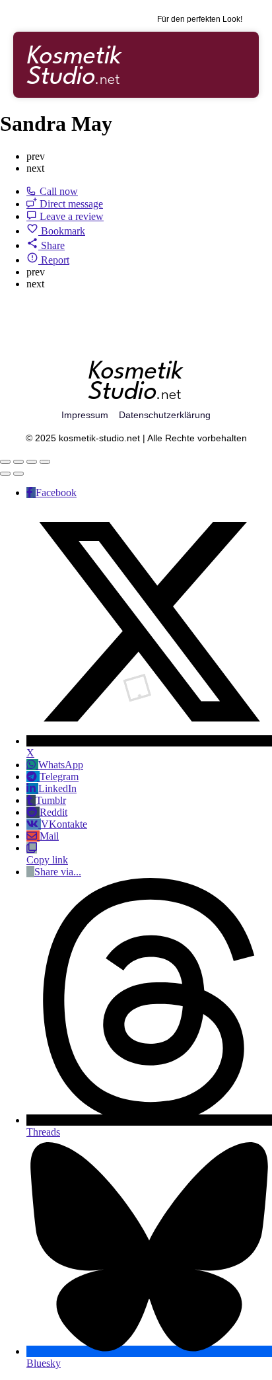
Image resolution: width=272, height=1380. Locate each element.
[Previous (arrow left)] (5, 474)
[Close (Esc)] (5, 462)
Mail (49, 836)
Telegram (59, 776)
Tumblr (51, 800)
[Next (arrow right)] (18, 474)
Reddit (53, 812)
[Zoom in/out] (45, 462)
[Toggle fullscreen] (31, 462)
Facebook (56, 492)
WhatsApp (60, 764)
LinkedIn (57, 788)
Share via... (57, 871)
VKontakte (64, 824)
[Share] (18, 462)
